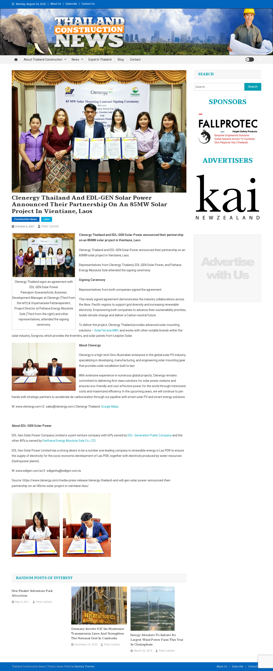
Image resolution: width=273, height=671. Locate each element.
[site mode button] (249, 59)
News (75, 59)
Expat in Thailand (100, 59)
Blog (121, 59)
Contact (135, 59)
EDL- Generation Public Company (150, 435)
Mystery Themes (84, 666)
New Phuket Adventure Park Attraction (32, 593)
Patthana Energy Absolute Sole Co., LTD (68, 440)
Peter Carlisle (50, 226)
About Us (55, 3)
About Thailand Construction (43, 59)
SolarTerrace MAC (106, 330)
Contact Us (88, 3)
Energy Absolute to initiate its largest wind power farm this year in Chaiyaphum (157, 640)
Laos (46, 219)
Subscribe (71, 3)
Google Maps (110, 406)
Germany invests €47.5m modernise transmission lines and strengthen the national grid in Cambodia (97, 634)
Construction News (25, 219)
